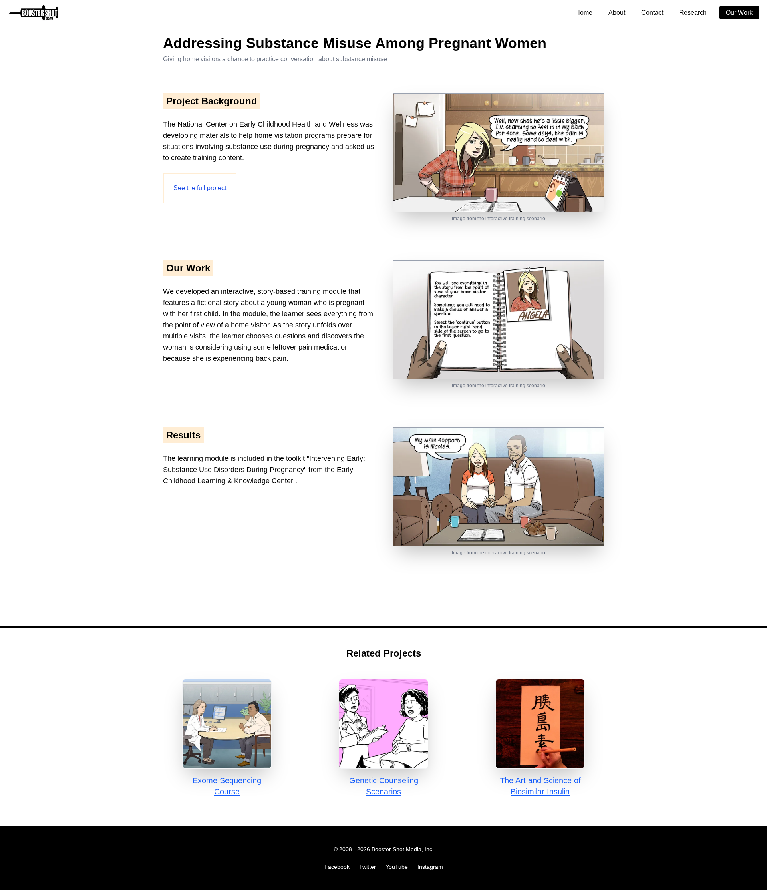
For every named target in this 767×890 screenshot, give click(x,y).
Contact (652, 12)
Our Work (739, 12)
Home (583, 12)
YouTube (396, 867)
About (616, 12)
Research (693, 12)
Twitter (367, 867)
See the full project (199, 188)
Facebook (337, 867)
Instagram (430, 867)
